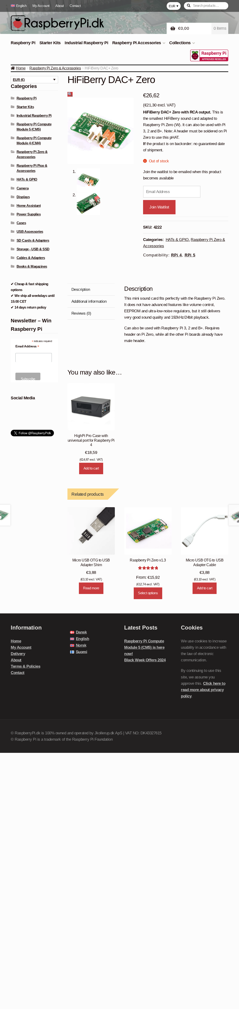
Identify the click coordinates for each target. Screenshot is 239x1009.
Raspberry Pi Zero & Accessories (55, 68)
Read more (91, 588)
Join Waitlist (159, 207)
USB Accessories (30, 231)
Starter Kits (50, 42)
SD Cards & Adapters (33, 240)
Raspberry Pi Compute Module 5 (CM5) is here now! (144, 647)
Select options (148, 593)
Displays (23, 197)
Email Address (27, 346)
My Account (40, 6)
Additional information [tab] (88, 301)
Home (20, 68)
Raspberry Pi (23, 42)
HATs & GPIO (177, 239)
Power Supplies (29, 214)
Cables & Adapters (31, 258)
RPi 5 (190, 255)
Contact (75, 6)
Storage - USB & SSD (33, 249)
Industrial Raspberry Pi (86, 42)
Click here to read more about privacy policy (203, 689)
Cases (21, 223)
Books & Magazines (32, 266)
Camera (22, 188)
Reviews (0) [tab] (81, 313)
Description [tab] (80, 289)
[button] (70, 94)
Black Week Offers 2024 (144, 660)
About (59, 6)
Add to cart (91, 468)
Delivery (18, 654)
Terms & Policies (25, 666)
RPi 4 (176, 255)
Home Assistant (29, 206)
